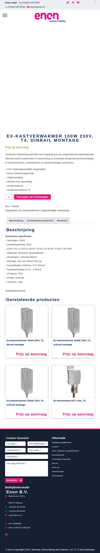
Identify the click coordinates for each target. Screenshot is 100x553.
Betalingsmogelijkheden (61, 442)
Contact (55, 447)
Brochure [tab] (62, 220)
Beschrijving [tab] (16, 220)
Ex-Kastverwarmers (29, 210)
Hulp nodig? (11, 3)
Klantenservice (58, 455)
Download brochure (15, 290)
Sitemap (36, 549)
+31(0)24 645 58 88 (30, 3)
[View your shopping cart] (78, 2)
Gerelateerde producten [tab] (40, 220)
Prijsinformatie (58, 471)
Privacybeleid (57, 476)
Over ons (56, 467)
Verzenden (11, 480)
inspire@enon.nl (37, 7)
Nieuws (55, 463)
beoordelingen (86, 549)
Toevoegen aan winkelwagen (32, 197)
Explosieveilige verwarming (55, 210)
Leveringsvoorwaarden (61, 459)
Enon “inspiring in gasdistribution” (65, 451)
